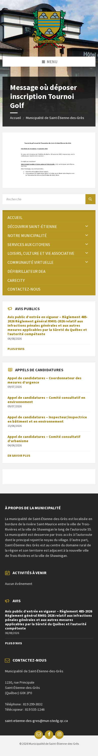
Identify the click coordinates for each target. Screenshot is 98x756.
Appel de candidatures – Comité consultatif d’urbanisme (44, 438)
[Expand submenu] (86, 226)
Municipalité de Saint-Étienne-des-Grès (55, 117)
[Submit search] (90, 199)
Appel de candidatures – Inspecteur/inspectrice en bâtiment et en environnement (47, 419)
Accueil (15, 117)
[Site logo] (49, 46)
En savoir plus (19, 455)
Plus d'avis (16, 349)
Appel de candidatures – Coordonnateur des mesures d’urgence (44, 380)
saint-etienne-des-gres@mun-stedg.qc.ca (36, 720)
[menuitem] (49, 217)
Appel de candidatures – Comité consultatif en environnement (46, 399)
